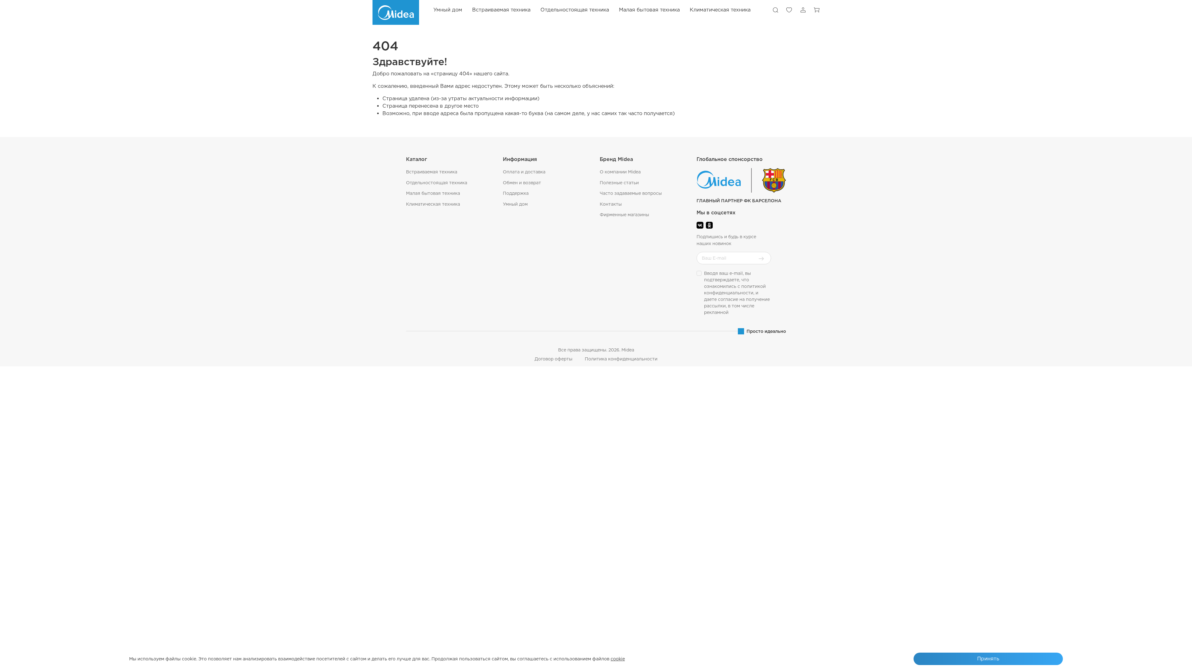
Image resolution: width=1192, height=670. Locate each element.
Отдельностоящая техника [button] (574, 10)
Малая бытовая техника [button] (649, 10)
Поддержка (516, 193)
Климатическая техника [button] (720, 10)
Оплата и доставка (524, 171)
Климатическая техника (433, 204)
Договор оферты (553, 358)
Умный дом (447, 10)
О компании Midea (620, 171)
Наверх (1172, 660)
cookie (618, 658)
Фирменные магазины (624, 214)
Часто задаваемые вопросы (631, 193)
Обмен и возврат (522, 182)
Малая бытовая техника (433, 193)
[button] (775, 10)
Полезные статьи (619, 182)
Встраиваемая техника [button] (501, 10)
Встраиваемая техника (431, 171)
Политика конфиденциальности (621, 358)
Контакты (611, 204)
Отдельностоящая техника (436, 182)
